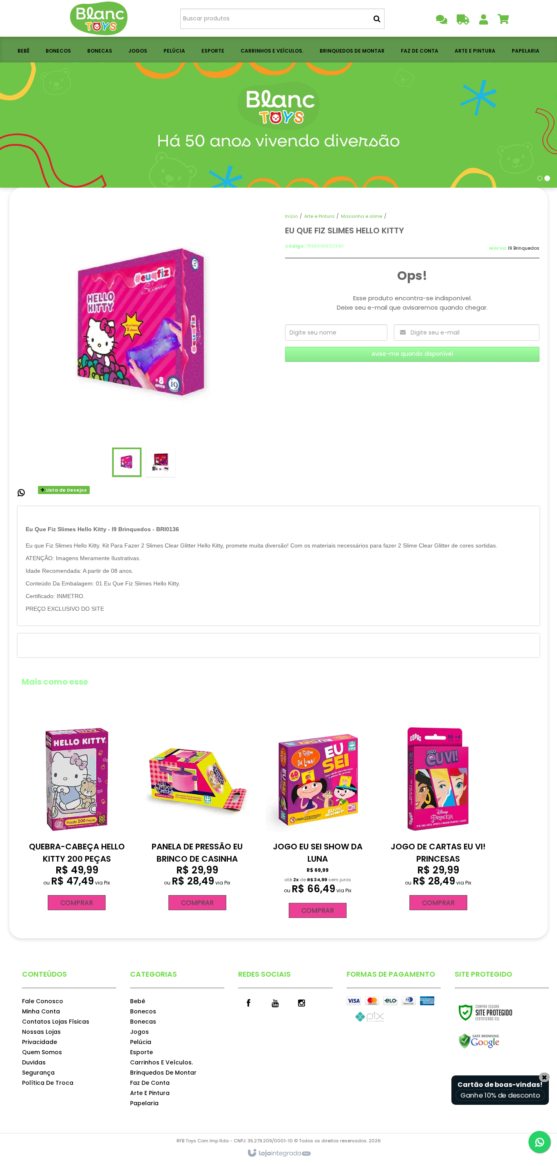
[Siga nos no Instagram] (301, 1002)
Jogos (139, 1032)
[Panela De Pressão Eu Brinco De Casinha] (197, 816)
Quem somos (42, 1052)
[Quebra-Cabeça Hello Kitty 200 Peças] (77, 816)
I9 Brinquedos (523, 248)
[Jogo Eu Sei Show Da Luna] (318, 820)
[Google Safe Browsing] (496, 1041)
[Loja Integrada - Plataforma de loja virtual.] (279, 1153)
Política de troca (47, 1083)
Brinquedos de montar (163, 1072)
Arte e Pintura (319, 216)
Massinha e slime (361, 216)
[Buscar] (377, 19)
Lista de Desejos (66, 490)
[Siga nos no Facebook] (248, 1002)
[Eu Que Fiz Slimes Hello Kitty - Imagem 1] (126, 462)
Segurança (38, 1072)
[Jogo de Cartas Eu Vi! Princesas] (438, 816)
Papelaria (144, 1103)
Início (291, 216)
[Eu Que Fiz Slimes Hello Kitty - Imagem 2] (160, 462)
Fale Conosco (42, 1001)
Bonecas (143, 1021)
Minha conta (41, 1011)
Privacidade (39, 1042)
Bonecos (143, 1011)
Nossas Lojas (41, 1032)
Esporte (141, 1052)
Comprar (76, 902)
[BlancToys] (99, 18)
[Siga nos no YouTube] (275, 1002)
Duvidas (34, 1062)
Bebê (137, 1001)
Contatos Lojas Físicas (55, 1021)
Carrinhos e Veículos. (161, 1062)
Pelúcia (140, 1042)
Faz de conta (150, 1083)
